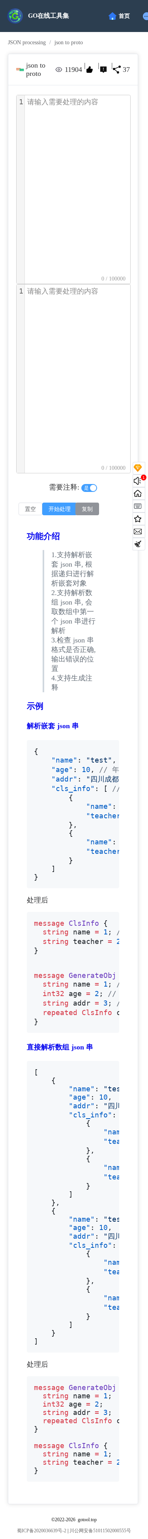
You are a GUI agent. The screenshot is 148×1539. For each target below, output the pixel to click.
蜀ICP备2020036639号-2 (41, 1530)
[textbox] (77, 189)
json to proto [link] (68, 42)
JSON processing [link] (27, 42)
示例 (35, 706)
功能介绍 (43, 536)
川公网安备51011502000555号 (100, 1530)
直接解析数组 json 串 (60, 1047)
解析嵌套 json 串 (53, 726)
